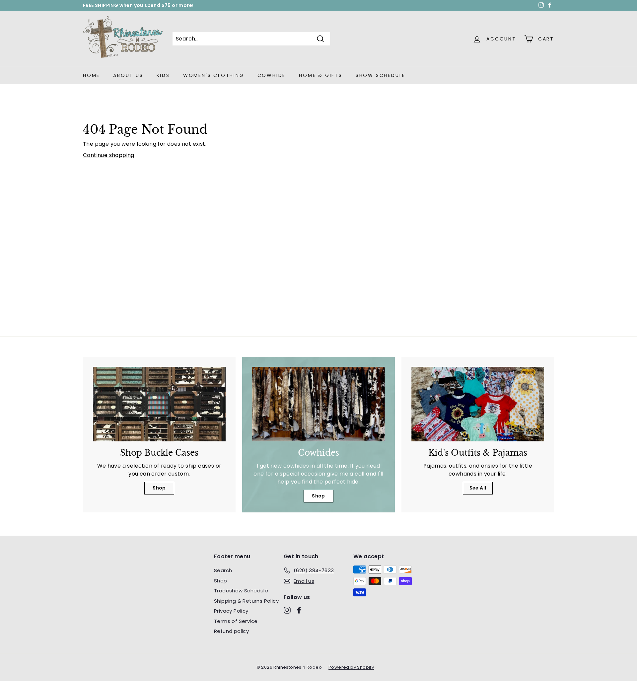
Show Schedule (380, 75)
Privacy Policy (231, 610)
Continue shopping (108, 155)
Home (91, 75)
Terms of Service (235, 621)
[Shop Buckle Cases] (159, 404)
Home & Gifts (320, 75)
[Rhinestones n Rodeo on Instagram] (287, 610)
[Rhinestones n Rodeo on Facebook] (299, 610)
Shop (159, 488)
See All (477, 488)
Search (223, 570)
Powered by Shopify (351, 667)
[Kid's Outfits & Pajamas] (477, 404)
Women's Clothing (213, 75)
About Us (128, 75)
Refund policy (231, 631)
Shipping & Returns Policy (246, 600)
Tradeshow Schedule (241, 590)
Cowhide (271, 75)
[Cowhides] (318, 404)
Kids (163, 75)
